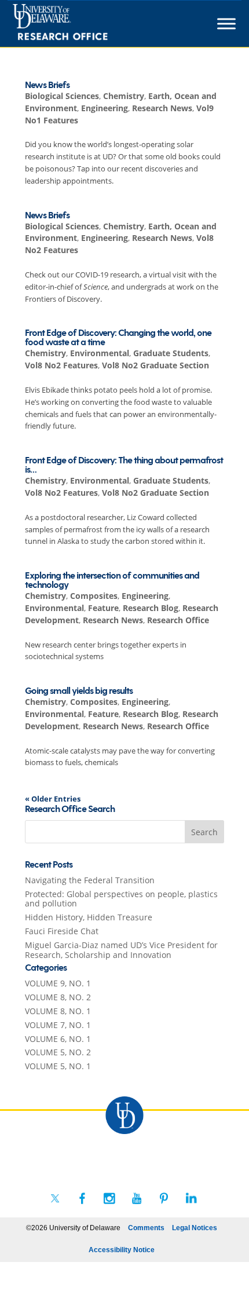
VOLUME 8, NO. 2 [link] (58, 997)
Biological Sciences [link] (62, 95)
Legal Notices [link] (194, 1228)
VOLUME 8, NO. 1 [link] (58, 1010)
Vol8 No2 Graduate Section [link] (155, 365)
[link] (81, 24)
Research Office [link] (178, 620)
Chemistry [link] (123, 95)
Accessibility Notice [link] (122, 1250)
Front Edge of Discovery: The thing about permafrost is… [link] (124, 465)
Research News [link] (162, 108)
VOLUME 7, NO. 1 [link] (58, 1024)
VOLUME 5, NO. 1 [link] (58, 1065)
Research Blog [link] (150, 607)
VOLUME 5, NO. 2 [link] (58, 1052)
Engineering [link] (104, 108)
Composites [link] (94, 595)
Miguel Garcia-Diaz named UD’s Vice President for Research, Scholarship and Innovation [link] (121, 949)
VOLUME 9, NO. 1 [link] (58, 983)
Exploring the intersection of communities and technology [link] (112, 580)
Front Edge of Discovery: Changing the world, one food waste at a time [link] (118, 338)
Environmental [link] (99, 353)
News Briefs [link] (47, 85)
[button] (204, 831)
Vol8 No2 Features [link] (61, 365)
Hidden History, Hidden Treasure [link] (88, 917)
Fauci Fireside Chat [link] (61, 931)
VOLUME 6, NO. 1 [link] (58, 1038)
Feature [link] (103, 607)
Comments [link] (146, 1228)
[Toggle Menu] (226, 23)
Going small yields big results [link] (79, 691)
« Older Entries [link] (52, 798)
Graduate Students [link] (170, 353)
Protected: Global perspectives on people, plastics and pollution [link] (121, 898)
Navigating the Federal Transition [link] (90, 880)
